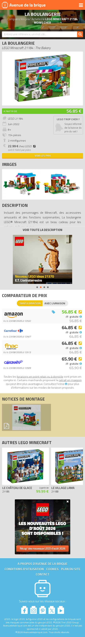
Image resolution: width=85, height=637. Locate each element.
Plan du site (70, 569)
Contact (42, 574)
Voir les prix (43, 156)
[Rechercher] (80, 34)
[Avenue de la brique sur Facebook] (24, 609)
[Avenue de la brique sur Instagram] (33, 609)
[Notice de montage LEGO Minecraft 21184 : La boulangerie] (26, 417)
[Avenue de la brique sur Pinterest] (42, 609)
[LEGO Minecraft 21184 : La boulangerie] (42, 101)
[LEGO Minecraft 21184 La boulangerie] (22, 196)
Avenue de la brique (23, 5)
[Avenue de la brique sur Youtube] (61, 609)
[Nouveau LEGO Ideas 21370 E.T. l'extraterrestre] (42, 259)
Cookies (52, 569)
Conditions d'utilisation (24, 569)
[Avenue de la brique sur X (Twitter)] (51, 609)
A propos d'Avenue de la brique (42, 563)
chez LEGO (20, 146)
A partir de (10, 111)
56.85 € (73, 110)
